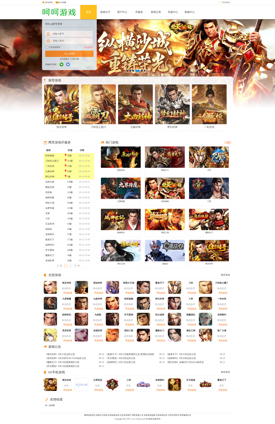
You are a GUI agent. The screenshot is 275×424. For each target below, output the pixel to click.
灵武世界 (66, 330)
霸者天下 (49, 239)
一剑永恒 (49, 166)
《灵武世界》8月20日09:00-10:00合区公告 (65, 358)
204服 (70, 213)
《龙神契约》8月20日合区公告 (181, 358)
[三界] (209, 188)
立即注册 (75, 59)
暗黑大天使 (128, 283)
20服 (69, 260)
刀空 (47, 218)
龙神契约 (49, 234)
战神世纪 (49, 245)
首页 (88, 12)
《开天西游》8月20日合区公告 (120, 358)
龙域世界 (49, 260)
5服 (69, 176)
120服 (70, 192)
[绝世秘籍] (165, 188)
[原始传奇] (121, 157)
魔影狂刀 (49, 255)
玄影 (47, 213)
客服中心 (190, 12)
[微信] (62, 65)
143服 (70, 218)
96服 (69, 197)
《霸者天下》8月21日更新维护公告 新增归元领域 (129, 354)
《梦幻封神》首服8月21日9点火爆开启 (185, 362)
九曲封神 (49, 171)
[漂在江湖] (121, 250)
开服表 (139, 12)
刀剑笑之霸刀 (52, 161)
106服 (70, 203)
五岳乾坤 (49, 224)
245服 (70, 245)
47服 (69, 166)
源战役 (48, 229)
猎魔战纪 (190, 314)
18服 (69, 187)
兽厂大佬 (221, 330)
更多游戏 (225, 275)
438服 (70, 250)
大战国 (97, 314)
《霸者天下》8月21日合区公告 (181, 354)
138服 (70, 182)
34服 (69, 255)
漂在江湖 (49, 203)
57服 (69, 234)
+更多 (227, 142)
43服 (69, 224)
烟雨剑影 (49, 197)
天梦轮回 (97, 380)
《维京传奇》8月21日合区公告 (60, 354)
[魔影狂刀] (209, 219)
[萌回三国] (165, 219)
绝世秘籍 (49, 155)
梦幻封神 (49, 176)
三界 (209, 201)
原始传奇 (121, 170)
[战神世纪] (121, 219)
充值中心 (173, 12)
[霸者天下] (165, 157)
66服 (69, 171)
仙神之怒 (49, 182)
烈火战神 (159, 314)
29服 (69, 229)
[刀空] (209, 157)
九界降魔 (121, 201)
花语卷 (48, 192)
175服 (70, 239)
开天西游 (49, 250)
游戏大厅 (105, 12)
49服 (69, 155)
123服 (70, 208)
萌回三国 (165, 232)
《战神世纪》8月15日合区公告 (120, 362)
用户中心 (122, 12)
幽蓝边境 (49, 187)
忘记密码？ (89, 47)
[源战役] (165, 250)
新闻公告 (156, 12)
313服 (70, 161)
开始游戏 (67, 293)
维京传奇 (209, 264)
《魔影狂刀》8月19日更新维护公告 (62, 362)
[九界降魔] (121, 188)
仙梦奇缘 (49, 208)
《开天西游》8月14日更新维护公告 (62, 366)
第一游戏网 (50, 405)
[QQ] (68, 65)
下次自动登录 (54, 47)
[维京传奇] (209, 250)
